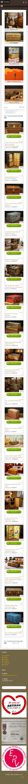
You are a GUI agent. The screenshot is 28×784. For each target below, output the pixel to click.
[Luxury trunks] (14, 21)
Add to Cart (14, 136)
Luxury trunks (14, 29)
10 (21, 116)
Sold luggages (14, 42)
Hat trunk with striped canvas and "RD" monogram (13, 286)
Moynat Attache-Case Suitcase (11, 314)
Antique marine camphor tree (12, 485)
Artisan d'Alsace (9, 714)
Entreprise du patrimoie (12, 768)
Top (22, 777)
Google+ (5, 659)
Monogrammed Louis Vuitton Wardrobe (11, 178)
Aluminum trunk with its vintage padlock (12, 232)
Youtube (5, 664)
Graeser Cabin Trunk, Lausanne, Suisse (11, 606)
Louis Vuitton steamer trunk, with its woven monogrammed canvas (14, 144)
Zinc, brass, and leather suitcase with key (12, 370)
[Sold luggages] (14, 38)
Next (5, 117)
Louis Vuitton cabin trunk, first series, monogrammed (13, 456)
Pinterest (6, 661)
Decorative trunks (14, 64)
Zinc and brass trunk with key (13, 401)
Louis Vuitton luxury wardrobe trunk (11, 519)
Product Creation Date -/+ (10, 111)
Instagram (6, 663)
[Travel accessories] (14, 94)
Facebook (6, 655)
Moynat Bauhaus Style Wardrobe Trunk (12, 550)
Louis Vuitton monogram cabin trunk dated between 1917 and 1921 (13, 579)
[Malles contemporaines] (14, 74)
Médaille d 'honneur (10, 741)
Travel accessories (14, 102)
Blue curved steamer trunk (13, 633)
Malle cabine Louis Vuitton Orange (13, 204)
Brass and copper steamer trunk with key (13, 343)
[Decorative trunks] (14, 55)
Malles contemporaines (14, 81)
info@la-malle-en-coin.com (9, 675)
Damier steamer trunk (11, 259)
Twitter (5, 657)
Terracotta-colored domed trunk (13, 429)
